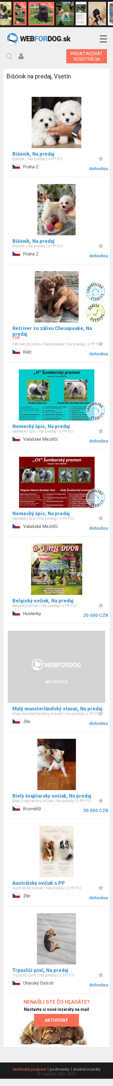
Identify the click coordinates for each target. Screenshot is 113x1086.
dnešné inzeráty (86, 1069)
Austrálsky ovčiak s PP (38, 883)
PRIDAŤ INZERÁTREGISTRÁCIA (87, 56)
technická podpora (29, 1069)
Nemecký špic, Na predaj (41, 426)
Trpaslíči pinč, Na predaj (40, 970)
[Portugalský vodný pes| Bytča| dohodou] (97, 13)
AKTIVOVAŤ (56, 1020)
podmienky (59, 1069)
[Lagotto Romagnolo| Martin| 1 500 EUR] (65, 13)
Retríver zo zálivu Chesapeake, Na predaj (52, 331)
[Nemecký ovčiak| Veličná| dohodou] (81, 13)
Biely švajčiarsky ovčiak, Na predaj (51, 796)
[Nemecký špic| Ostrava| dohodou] (41, 13)
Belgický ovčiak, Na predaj (42, 601)
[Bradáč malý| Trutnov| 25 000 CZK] (20, 13)
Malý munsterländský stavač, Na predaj (57, 709)
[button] (103, 39)
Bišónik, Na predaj (33, 154)
